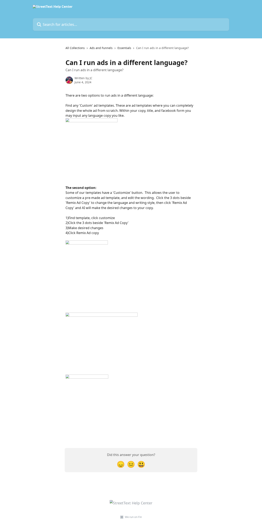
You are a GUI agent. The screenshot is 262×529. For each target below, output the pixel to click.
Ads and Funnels (101, 48)
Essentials (124, 48)
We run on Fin (133, 517)
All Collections (75, 48)
